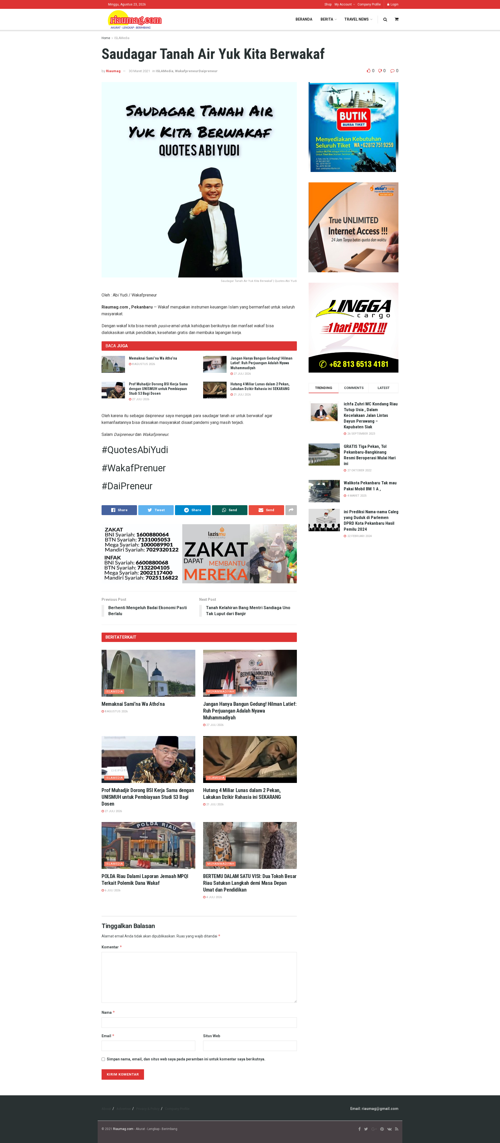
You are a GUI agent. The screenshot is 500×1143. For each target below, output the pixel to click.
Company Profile (369, 4)
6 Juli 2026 (112, 890)
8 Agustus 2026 (143, 364)
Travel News (356, 19)
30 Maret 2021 (139, 71)
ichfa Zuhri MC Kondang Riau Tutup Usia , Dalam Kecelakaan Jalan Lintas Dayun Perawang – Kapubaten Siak (371, 415)
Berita (327, 19)
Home (106, 38)
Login (394, 4)
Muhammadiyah (220, 691)
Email (108, 1035)
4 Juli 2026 (213, 897)
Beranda (304, 19)
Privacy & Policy (147, 1109)
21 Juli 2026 (242, 394)
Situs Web (211, 1036)
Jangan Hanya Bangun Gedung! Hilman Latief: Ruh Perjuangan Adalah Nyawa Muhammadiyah (261, 363)
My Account (343, 4)
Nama (108, 1012)
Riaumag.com (123, 1129)
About (106, 1109)
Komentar (112, 946)
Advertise (123, 1109)
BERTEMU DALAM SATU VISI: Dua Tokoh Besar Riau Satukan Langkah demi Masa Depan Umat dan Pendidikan (250, 883)
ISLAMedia (121, 38)
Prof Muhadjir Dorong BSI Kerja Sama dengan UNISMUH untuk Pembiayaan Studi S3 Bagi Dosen (158, 389)
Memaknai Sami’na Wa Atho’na (153, 358)
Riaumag (113, 71)
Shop (328, 4)
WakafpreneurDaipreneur (196, 71)
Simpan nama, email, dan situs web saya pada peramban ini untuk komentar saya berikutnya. (186, 1059)
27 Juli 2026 (242, 373)
